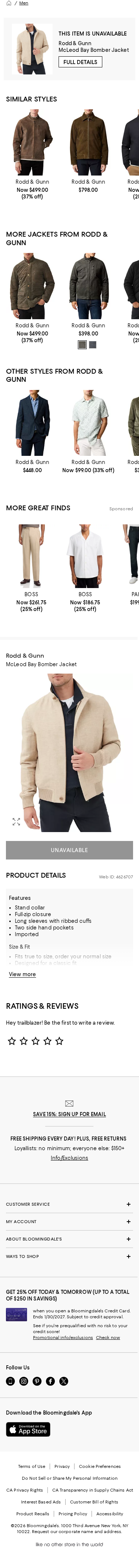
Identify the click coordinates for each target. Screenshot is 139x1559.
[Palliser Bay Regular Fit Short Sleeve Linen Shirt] (88, 423)
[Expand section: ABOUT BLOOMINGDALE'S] (69, 1239)
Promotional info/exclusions (63, 1337)
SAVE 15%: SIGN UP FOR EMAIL (69, 1114)
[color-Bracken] (82, 344)
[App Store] (28, 1429)
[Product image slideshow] (69, 753)
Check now (108, 1337)
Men (23, 3)
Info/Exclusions (69, 1158)
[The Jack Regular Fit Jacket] (88, 286)
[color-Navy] (92, 344)
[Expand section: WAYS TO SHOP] (69, 1256)
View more (22, 974)
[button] (69, 753)
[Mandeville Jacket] (32, 142)
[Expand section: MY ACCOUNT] (69, 1221)
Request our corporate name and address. (77, 1531)
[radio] (82, 345)
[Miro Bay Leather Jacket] (88, 142)
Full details (80, 62)
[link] (32, 189)
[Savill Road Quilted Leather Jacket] (32, 286)
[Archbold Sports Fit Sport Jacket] (32, 423)
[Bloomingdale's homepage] (9, 3)
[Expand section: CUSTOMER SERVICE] (69, 1204)
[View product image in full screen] (16, 821)
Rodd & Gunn (75, 43)
